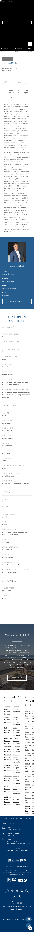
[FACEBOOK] (7, 891)
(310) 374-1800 (11, 835)
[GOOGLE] (14, 896)
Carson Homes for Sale (7, 719)
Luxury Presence (17, 909)
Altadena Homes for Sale (8, 778)
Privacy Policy (26, 919)
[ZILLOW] (19, 896)
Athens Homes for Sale (16, 709)
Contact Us (17, 678)
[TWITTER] (17, 891)
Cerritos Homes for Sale (7, 749)
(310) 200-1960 (8, 281)
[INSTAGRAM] (12, 891)
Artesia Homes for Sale (16, 741)
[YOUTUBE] (22, 891)
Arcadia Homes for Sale (7, 789)
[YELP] (27, 891)
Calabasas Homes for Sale (8, 767)
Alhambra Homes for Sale (17, 749)
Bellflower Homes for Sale (8, 741)
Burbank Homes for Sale (7, 757)
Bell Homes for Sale (7, 730)
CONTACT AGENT (17, 301)
